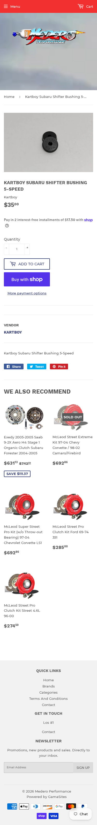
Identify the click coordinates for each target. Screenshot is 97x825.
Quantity (12, 239)
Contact (48, 705)
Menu (15, 6)
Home (9, 97)
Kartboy (13, 332)
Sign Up (83, 768)
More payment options (27, 293)
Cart (89, 6)
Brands (48, 686)
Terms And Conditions (48, 698)
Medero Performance (53, 791)
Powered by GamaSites (47, 797)
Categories (48, 692)
